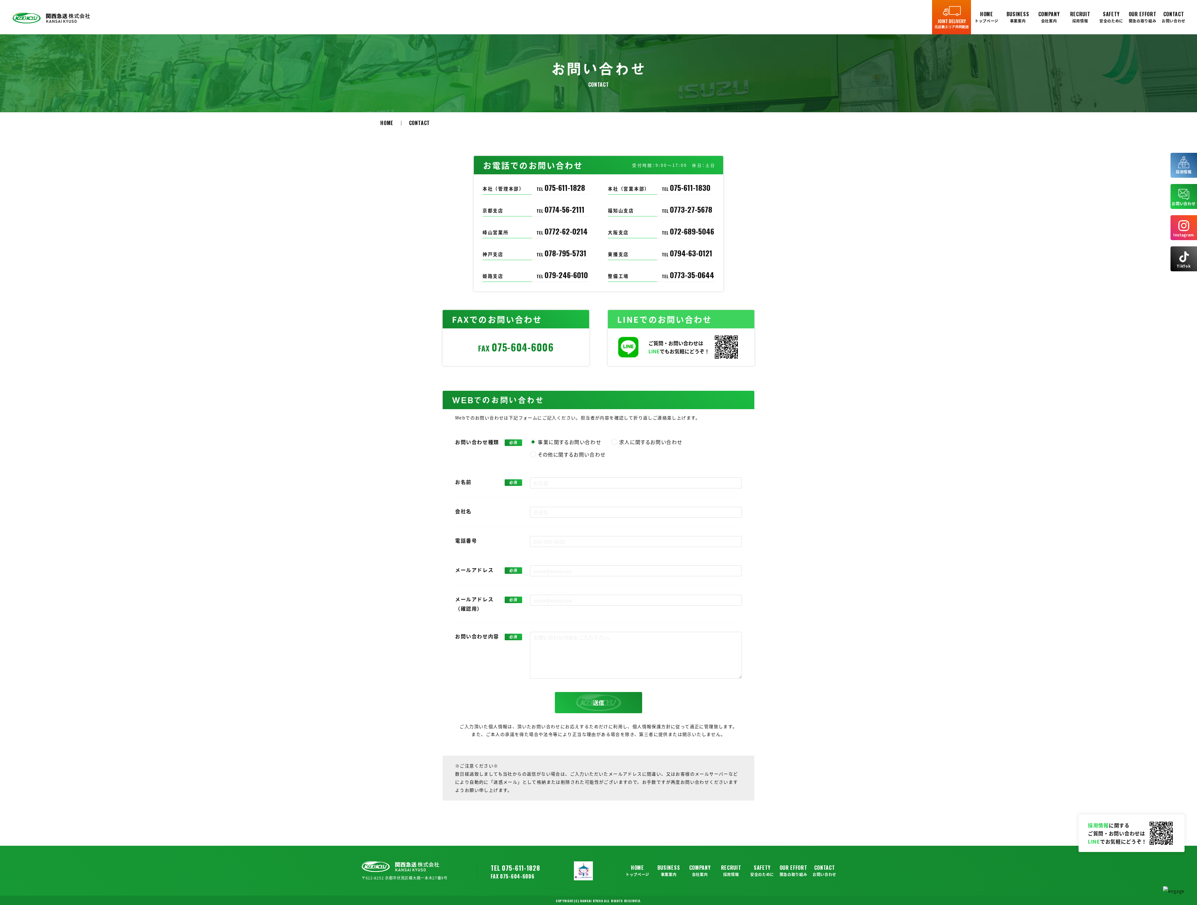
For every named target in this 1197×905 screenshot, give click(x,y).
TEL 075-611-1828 (515, 868)
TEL (560, 189)
